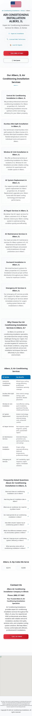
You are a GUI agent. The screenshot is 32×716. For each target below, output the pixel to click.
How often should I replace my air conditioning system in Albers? (15, 524)
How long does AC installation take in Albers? (15, 500)
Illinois (23, 10)
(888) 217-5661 (19, 595)
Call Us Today (16, 636)
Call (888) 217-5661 (16, 53)
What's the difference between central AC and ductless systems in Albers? (15, 531)
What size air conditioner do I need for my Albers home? (15, 508)
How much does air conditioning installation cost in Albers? (15, 492)
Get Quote (16, 60)
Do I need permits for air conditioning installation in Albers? (15, 516)
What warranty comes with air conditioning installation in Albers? (15, 547)
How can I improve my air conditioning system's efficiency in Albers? (15, 539)
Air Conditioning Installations (10, 10)
